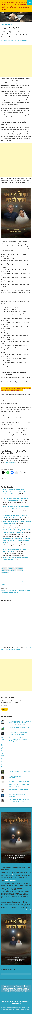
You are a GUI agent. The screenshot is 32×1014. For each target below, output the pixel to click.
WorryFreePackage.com (21, 1001)
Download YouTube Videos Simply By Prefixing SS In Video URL (19, 728)
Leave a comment (22, 40)
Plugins (13, 570)
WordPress (5, 572)
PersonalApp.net (16, 1003)
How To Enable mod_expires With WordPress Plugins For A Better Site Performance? (14, 492)
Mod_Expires (5, 570)
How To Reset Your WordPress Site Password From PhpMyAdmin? (18, 733)
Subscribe (4, 709)
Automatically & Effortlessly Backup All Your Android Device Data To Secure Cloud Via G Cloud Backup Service (20, 722)
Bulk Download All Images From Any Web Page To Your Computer (19, 790)
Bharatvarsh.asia (7, 1001)
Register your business (9, 2)
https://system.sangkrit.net (9, 874)
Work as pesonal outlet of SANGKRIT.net (16, 777)
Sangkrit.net (20, 898)
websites (20, 570)
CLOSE (29, 2)
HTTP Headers (19, 568)
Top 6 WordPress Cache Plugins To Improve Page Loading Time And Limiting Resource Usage (16, 540)
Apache (4, 568)
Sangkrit (13, 40)
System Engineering (7, 24)
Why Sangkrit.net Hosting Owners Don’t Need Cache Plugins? (15, 582)
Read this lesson (10, 462)
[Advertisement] (16, 61)
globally (18, 2)
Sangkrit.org (27, 909)
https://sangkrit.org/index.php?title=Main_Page (11, 993)
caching (11, 568)
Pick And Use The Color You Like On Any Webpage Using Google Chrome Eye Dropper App (19, 739)
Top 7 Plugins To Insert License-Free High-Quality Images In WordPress (19, 800)
